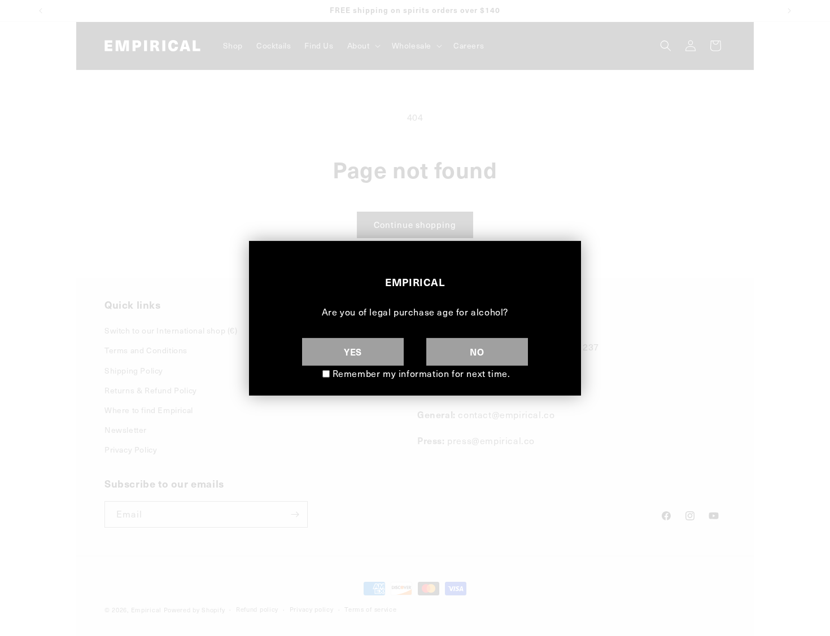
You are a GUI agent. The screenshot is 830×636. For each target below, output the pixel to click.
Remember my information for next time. (421, 373)
